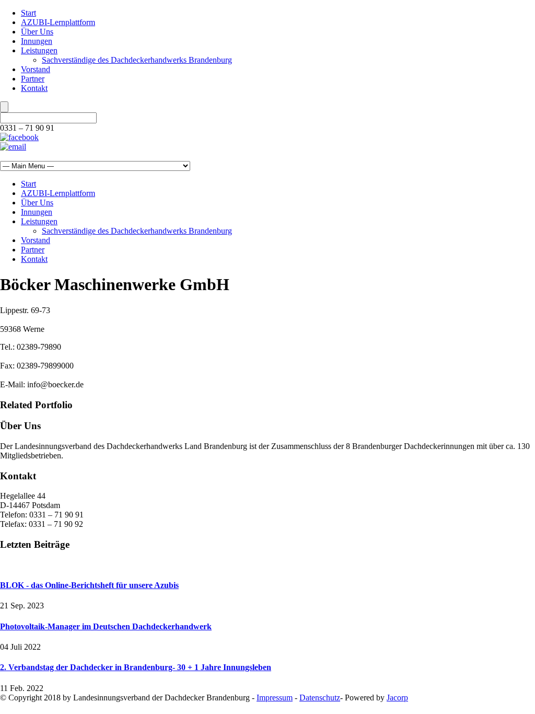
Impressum (275, 697)
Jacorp (397, 697)
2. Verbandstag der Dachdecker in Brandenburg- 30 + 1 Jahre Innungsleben (135, 667)
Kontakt (34, 88)
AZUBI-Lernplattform (58, 22)
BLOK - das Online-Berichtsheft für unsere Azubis (89, 585)
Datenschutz (319, 697)
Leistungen (39, 50)
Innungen (36, 41)
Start (28, 12)
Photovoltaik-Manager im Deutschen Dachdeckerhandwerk (106, 626)
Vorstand (35, 69)
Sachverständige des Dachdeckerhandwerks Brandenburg (137, 59)
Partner (32, 78)
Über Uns (37, 31)
